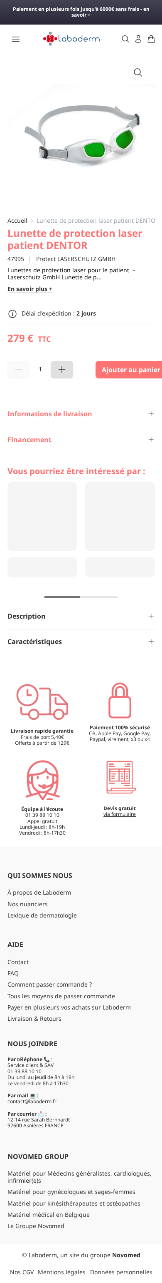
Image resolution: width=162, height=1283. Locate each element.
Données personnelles (121, 1272)
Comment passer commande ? (49, 984)
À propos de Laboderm (39, 892)
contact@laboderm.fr (31, 1101)
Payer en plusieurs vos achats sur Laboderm (69, 1007)
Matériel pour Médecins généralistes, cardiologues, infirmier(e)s (79, 1176)
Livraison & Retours (34, 1018)
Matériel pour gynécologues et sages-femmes (71, 1192)
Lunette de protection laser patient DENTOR (98, 220)
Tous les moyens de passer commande (61, 996)
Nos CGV (22, 1272)
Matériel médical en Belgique (48, 1214)
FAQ (13, 973)
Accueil (17, 220)
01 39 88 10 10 (24, 1071)
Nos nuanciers (27, 904)
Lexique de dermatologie (42, 915)
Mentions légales (62, 1272)
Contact (18, 962)
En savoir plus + (29, 289)
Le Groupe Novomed (35, 1226)
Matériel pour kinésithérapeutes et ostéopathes (73, 1203)
